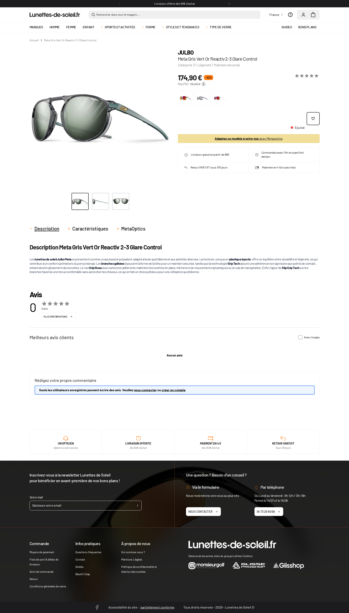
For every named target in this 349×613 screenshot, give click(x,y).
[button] (307, 75)
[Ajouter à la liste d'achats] (313, 118)
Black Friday (82, 574)
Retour (34, 579)
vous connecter (145, 390)
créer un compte (174, 390)
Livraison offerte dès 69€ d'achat (174, 3)
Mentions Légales (131, 559)
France (274, 14)
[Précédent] (120, 4)
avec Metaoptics (249, 138)
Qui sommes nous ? (133, 552)
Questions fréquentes (88, 552)
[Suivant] (229, 4)
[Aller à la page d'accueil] (55, 14)
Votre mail (36, 497)
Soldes (79, 566)
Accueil (34, 40)
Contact (80, 559)
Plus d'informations (55, 316)
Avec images (312, 337)
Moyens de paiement (42, 552)
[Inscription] (138, 505)
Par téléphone (272, 487)
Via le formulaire (205, 487)
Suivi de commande (42, 571)
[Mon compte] (303, 14)
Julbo (186, 52)
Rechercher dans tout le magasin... (118, 14)
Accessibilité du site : (141, 607)
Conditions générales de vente (48, 586)
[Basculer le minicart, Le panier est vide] (313, 14)
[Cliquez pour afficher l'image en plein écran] (100, 117)
